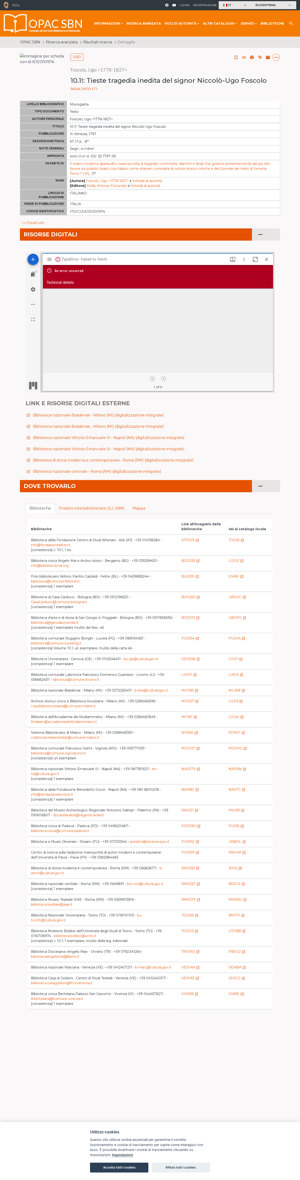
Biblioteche (272, 23)
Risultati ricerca (97, 42)
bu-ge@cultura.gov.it (141, 659)
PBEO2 (237, 951)
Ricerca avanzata (144, 23)
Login (184, 5)
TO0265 (190, 915)
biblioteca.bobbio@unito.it (75, 936)
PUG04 (237, 638)
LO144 (236, 717)
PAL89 (236, 810)
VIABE (236, 994)
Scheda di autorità (147, 181)
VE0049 (190, 967)
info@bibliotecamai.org (50, 566)
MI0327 (190, 701)
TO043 (236, 540)
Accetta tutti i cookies (119, 1167)
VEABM (237, 967)
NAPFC (237, 789)
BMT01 (237, 915)
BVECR (237, 884)
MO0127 (190, 748)
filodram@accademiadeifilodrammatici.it (64, 722)
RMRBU (238, 899)
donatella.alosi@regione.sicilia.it (78, 815)
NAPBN (237, 769)
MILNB (237, 690)
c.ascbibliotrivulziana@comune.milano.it (63, 706)
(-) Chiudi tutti (33, 223)
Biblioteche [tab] (40, 508)
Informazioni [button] (107, 23)
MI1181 (189, 717)
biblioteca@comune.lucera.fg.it (56, 643)
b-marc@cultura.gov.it (153, 967)
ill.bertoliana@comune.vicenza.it (57, 999)
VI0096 (189, 994)
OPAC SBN (30, 42)
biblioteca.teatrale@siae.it (51, 904)
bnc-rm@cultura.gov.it (145, 884)
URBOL (237, 842)
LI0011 (189, 675)
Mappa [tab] (138, 508)
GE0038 (190, 659)
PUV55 (236, 826)
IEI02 (235, 868)
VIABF (236, 576)
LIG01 (236, 659)
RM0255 (190, 868)
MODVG (238, 748)
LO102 (236, 561)
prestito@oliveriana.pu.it (149, 842)
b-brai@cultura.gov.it (151, 690)
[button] (235, 5)
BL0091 (190, 576)
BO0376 (190, 618)
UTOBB (237, 931)
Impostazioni (122, 1155)
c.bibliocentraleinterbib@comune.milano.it (65, 737)
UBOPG (237, 618)
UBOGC (237, 597)
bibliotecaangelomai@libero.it (55, 956)
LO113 (236, 701)
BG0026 (190, 561)
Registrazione (205, 5)
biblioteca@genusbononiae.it (55, 622)
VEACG (237, 978)
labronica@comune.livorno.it (76, 679)
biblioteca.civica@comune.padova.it (60, 831)
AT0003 (190, 540)
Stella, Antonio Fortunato (106, 186)
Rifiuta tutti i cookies (181, 1167)
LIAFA (236, 675)
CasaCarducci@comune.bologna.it (59, 602)
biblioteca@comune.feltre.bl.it (55, 581)
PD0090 (191, 826)
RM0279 (190, 899)
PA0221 (189, 810)
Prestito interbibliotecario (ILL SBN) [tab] (91, 508)
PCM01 (237, 732)
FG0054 (190, 638)
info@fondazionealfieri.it (50, 545)
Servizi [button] (247, 23)
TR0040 (190, 951)
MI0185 (189, 690)
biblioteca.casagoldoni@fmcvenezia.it (61, 983)
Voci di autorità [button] (180, 23)
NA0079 (190, 769)
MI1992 (189, 732)
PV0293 (190, 852)
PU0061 (190, 842)
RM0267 (190, 884)
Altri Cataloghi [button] (218, 23)
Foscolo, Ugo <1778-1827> (107, 181)
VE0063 (190, 978)
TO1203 (189, 931)
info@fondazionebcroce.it (52, 794)
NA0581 (190, 789)
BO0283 (190, 597)
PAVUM (237, 852)
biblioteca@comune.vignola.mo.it (58, 753)
